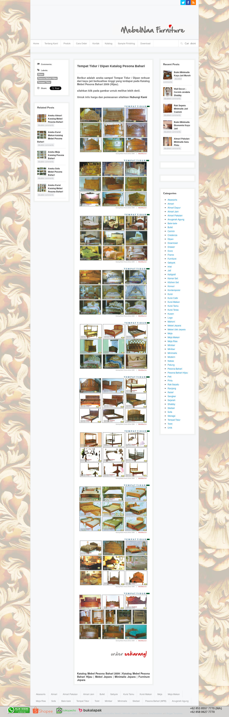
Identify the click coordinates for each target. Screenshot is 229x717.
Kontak (95, 43)
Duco (170, 250)
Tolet (170, 423)
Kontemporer (174, 290)
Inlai (170, 266)
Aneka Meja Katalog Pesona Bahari (56, 155)
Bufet (170, 227)
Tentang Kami (51, 43)
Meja (170, 333)
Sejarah (171, 400)
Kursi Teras (173, 309)
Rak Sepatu (173, 384)
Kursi (170, 293)
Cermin (171, 231)
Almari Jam (173, 211)
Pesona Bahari (175, 368)
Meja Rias (172, 341)
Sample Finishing (126, 43)
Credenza (172, 234)
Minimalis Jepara (125, 676)
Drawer (171, 246)
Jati (169, 270)
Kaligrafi (172, 274)
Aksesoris (172, 199)
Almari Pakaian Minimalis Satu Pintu (181, 142)
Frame (171, 254)
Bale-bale (172, 223)
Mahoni (171, 321)
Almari (171, 203)
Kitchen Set (173, 282)
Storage (171, 415)
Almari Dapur (174, 207)
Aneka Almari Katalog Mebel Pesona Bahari (55, 118)
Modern (171, 356)
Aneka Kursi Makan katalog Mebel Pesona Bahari (50, 136)
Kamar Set (173, 278)
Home (36, 43)
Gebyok (171, 262)
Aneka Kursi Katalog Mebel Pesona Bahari (55, 188)
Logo (170, 317)
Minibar (171, 348)
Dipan (40, 74)
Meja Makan (174, 337)
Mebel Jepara (103, 676)
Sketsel (171, 407)
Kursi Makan (174, 301)
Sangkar (172, 396)
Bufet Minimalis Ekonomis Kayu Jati (182, 125)
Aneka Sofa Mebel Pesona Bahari (55, 171)
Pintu (170, 380)
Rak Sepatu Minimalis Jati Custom (181, 108)
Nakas (171, 360)
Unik (170, 427)
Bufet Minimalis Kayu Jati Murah (182, 74)
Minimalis (172, 352)
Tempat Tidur (44, 82)
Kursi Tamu (173, 305)
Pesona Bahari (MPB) (155, 700)
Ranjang (172, 388)
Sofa (170, 411)
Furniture (172, 258)
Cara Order (81, 43)
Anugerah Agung (176, 219)
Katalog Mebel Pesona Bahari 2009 (98, 673)
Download (145, 43)
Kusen (171, 313)
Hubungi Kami (138, 97)
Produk (65, 43)
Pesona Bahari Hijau (47, 78)
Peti (169, 376)
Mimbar (171, 345)
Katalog (107, 43)
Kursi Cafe (173, 297)
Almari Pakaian (175, 215)
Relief (170, 392)
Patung (171, 364)
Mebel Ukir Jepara (177, 329)
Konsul (171, 286)
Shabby (171, 403)
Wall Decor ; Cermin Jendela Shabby (182, 92)
